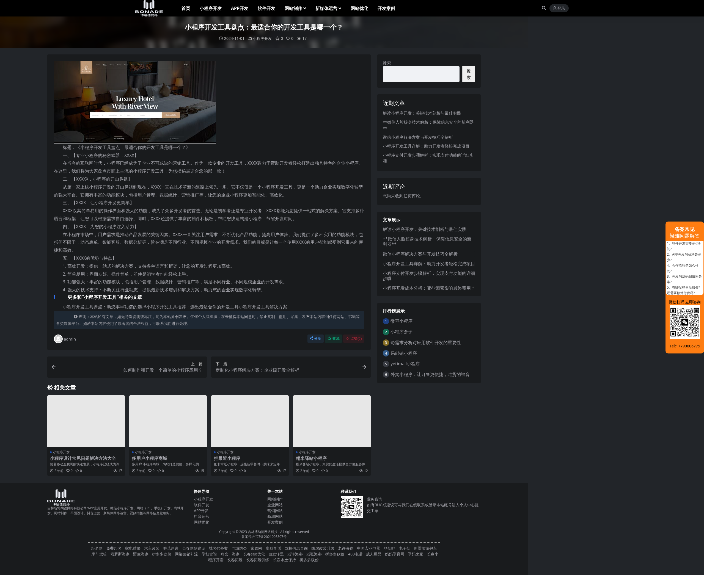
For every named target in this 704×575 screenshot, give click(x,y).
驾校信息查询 (296, 548)
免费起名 (114, 548)
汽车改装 (152, 548)
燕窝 (224, 554)
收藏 (336, 338)
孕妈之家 (415, 554)
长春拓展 (235, 559)
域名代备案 (218, 548)
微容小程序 (402, 321)
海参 (236, 554)
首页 (186, 8)
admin (70, 339)
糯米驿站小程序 (311, 458)
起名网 (97, 548)
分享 (317, 338)
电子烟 (404, 548)
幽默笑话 (273, 548)
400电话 (355, 554)
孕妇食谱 (209, 554)
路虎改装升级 (322, 548)
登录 (561, 8)
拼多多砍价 (161, 554)
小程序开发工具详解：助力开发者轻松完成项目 (426, 146)
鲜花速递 (170, 548)
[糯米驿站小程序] (332, 421)
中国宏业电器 (368, 548)
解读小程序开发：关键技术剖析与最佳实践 (422, 113)
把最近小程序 (227, 458)
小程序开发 (211, 8)
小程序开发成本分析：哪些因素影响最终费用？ (429, 288)
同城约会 (239, 548)
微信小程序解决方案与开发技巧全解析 (418, 137)
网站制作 (293, 8)
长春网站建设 (193, 548)
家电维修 (133, 548)
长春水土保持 (284, 559)
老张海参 (314, 554)
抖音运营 (201, 516)
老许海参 (345, 548)
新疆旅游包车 (425, 548)
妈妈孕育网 (394, 554)
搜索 (387, 63)
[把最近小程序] (250, 421)
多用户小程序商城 (149, 458)
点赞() (356, 338)
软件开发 (266, 8)
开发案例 (386, 8)
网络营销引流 (186, 554)
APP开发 (239, 8)
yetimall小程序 (405, 364)
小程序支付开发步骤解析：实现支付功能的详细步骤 (429, 275)
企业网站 (275, 504)
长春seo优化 (254, 554)
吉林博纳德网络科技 (262, 531)
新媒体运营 (326, 8)
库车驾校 (99, 554)
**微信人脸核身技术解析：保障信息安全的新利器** (427, 241)
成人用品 (373, 554)
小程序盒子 (402, 332)
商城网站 (275, 516)
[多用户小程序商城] (168, 421)
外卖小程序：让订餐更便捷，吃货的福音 (430, 374)
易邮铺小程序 (404, 353)
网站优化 (359, 8)
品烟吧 (389, 548)
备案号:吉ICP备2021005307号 (264, 536)
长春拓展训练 (257, 559)
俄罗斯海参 (120, 554)
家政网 (256, 548)
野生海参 (140, 554)
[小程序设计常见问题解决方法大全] (86, 421)
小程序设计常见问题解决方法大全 (83, 458)
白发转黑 (276, 554)
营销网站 (275, 510)
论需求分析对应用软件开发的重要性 (426, 342)
